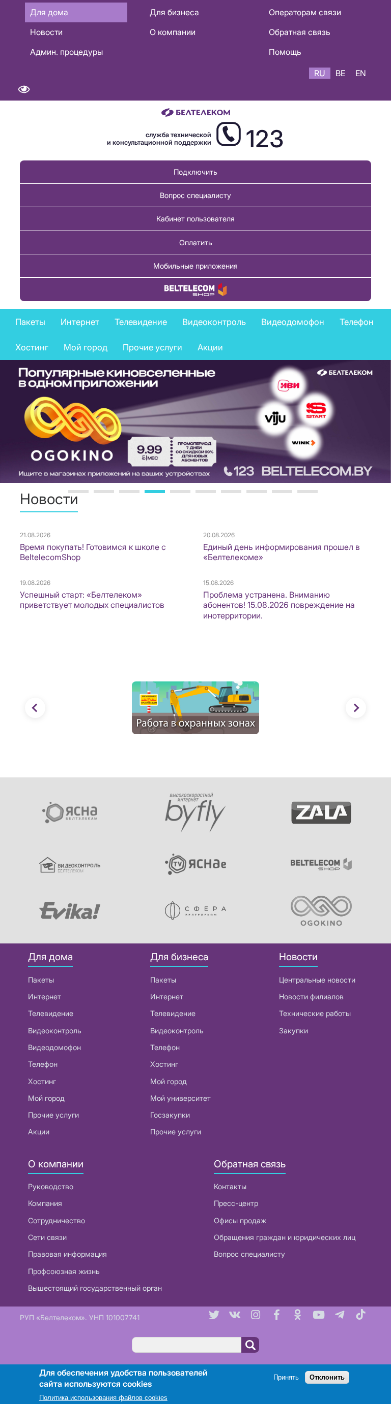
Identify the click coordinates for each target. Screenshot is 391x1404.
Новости (46, 32)
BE (340, 73)
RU (319, 73)
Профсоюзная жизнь (64, 1271)
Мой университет (180, 1098)
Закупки (293, 1030)
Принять (286, 1377)
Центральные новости (317, 979)
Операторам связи (305, 12)
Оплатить (195, 242)
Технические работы (315, 1013)
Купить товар (195, 289)
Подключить (195, 172)
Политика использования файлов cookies (103, 1397)
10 (307, 491)
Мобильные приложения (195, 266)
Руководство (50, 1186)
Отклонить (327, 1377)
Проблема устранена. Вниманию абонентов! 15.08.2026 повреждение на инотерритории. (279, 605)
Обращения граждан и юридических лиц (284, 1237)
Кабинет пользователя (195, 218)
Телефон (43, 1064)
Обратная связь (299, 32)
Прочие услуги (53, 1115)
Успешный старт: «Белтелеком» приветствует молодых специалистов (92, 600)
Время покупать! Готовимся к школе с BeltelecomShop (93, 552)
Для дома (49, 12)
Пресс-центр (236, 1203)
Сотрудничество (56, 1220)
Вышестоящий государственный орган (95, 1288)
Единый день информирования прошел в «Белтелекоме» (281, 552)
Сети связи (47, 1237)
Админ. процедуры (66, 52)
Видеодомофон (292, 322)
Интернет (44, 996)
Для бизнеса (174, 12)
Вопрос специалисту (195, 195)
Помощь (285, 52)
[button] (35, 708)
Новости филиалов (311, 996)
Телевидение (50, 1013)
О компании (173, 32)
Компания (45, 1203)
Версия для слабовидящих (23, 90)
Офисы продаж (240, 1220)
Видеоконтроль (214, 322)
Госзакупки (170, 1115)
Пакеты (41, 979)
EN (360, 73)
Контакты (230, 1186)
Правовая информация (67, 1254)
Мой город (85, 347)
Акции (38, 1131)
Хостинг (42, 1081)
